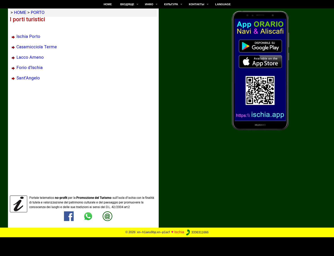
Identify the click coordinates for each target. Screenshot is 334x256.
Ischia (179, 232)
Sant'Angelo (28, 77)
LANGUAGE (223, 4)
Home (108, 4)
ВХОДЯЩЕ (127, 4)
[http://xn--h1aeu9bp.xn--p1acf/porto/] (107, 216)
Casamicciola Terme (36, 46)
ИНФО (149, 4)
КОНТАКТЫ (196, 4)
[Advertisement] (163, 246)
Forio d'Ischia (29, 67)
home (20, 12)
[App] (260, 70)
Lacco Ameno (30, 57)
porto (37, 12)
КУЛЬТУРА (171, 4)
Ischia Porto (28, 36)
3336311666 (200, 232)
